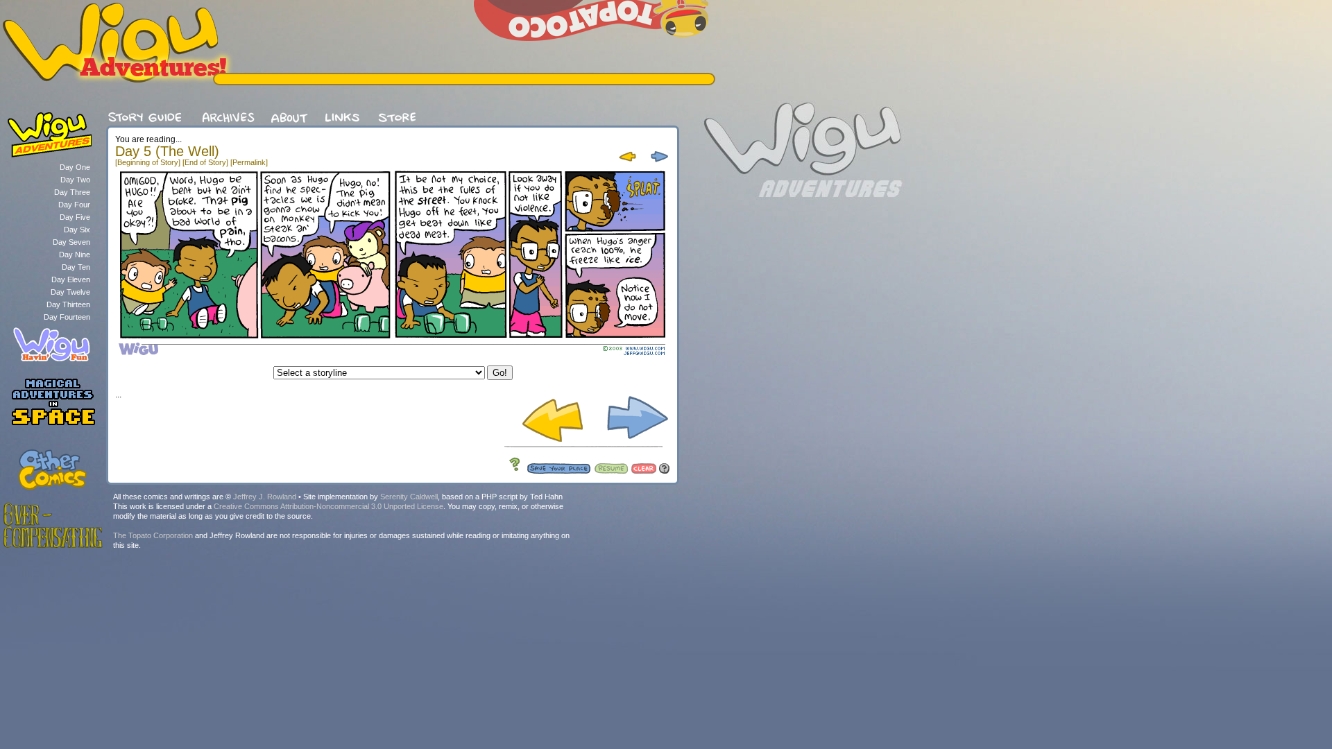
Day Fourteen (67, 317)
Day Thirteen (68, 304)
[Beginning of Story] (147, 162)
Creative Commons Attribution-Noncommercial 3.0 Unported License (328, 506)
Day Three (72, 192)
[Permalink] (249, 162)
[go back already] (628, 163)
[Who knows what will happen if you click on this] (511, 471)
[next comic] (657, 163)
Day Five (75, 217)
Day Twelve (70, 292)
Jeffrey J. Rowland (264, 496)
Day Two (75, 179)
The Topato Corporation (153, 535)
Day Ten (76, 267)
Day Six (77, 229)
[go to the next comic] (632, 441)
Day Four (74, 204)
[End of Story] (205, 162)
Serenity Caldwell (409, 496)
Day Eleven (70, 279)
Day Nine (74, 254)
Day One (75, 167)
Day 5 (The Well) (167, 151)
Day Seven (71, 242)
